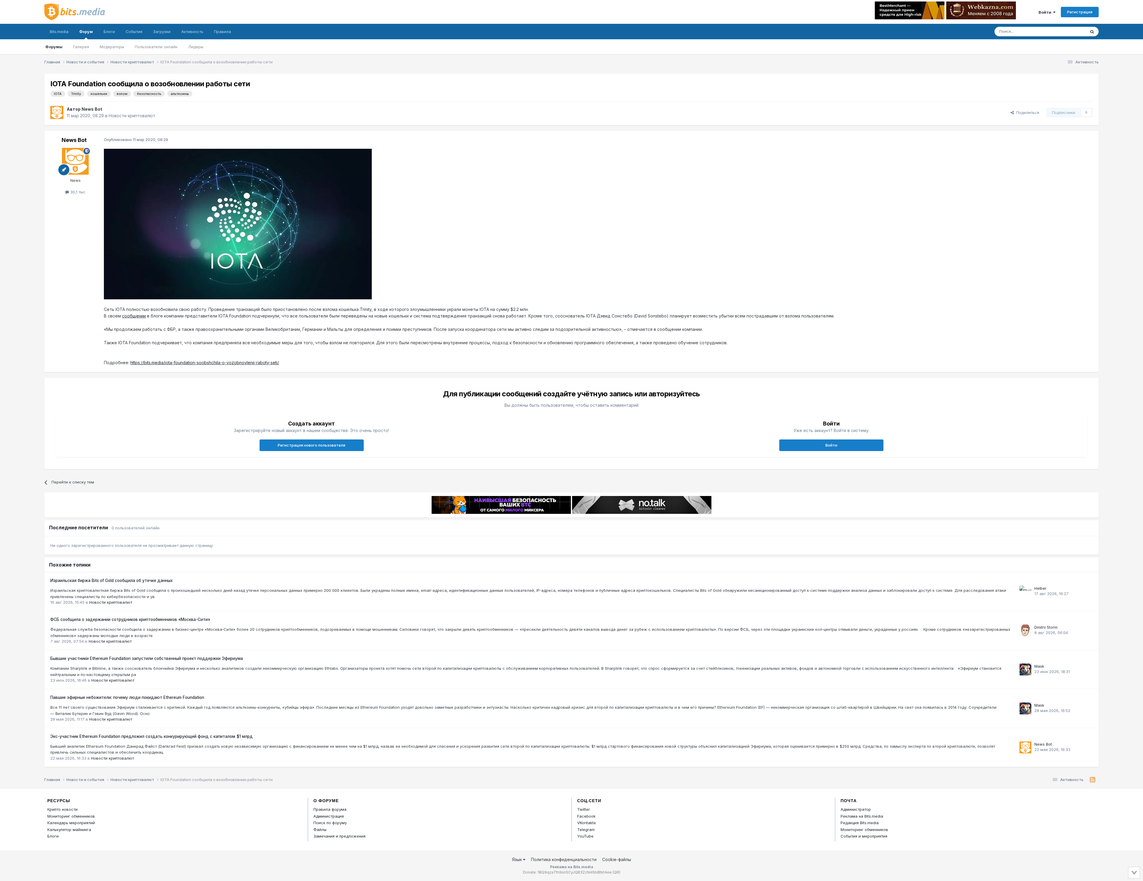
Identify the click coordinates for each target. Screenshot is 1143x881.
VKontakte (586, 822)
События (134, 31)
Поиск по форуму (330, 822)
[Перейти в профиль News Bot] (56, 112)
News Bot (92, 109)
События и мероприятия (864, 836)
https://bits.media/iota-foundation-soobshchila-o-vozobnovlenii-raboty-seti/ (204, 362)
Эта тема (1069, 31)
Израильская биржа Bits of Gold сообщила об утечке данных (111, 580)
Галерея (81, 46)
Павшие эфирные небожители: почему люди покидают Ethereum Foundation (127, 697)
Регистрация (1079, 12)
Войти (1046, 12)
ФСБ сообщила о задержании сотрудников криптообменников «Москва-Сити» (130, 619)
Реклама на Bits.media (862, 816)
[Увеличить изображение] (238, 223)
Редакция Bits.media (860, 822)
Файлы (320, 829)
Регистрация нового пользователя (311, 445)
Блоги (109, 31)
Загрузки (162, 31)
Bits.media (59, 31)
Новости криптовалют (132, 115)
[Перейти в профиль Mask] (1025, 669)
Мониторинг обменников (71, 816)
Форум (86, 31)
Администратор (856, 809)
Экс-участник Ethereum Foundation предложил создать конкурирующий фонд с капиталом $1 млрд (151, 736)
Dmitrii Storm (1046, 627)
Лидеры (195, 46)
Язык (517, 859)
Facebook (586, 816)
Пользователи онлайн (156, 46)
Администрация (328, 816)
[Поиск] (1092, 31)
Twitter (583, 809)
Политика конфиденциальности (564, 859)
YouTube (585, 836)
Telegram (586, 829)
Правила (222, 31)
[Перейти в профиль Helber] (1025, 591)
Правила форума (329, 809)
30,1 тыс (77, 192)
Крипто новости (62, 809)
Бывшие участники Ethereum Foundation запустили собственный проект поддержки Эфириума (146, 658)
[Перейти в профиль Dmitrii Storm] (1025, 630)
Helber (1040, 588)
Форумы (54, 46)
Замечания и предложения (339, 836)
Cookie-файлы (616, 859)
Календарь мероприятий (71, 822)
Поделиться (1026, 112)
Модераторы (112, 46)
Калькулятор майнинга (69, 829)
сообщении (134, 315)
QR (616, 872)
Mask (1039, 666)
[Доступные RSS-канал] (1092, 780)
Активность (192, 31)
